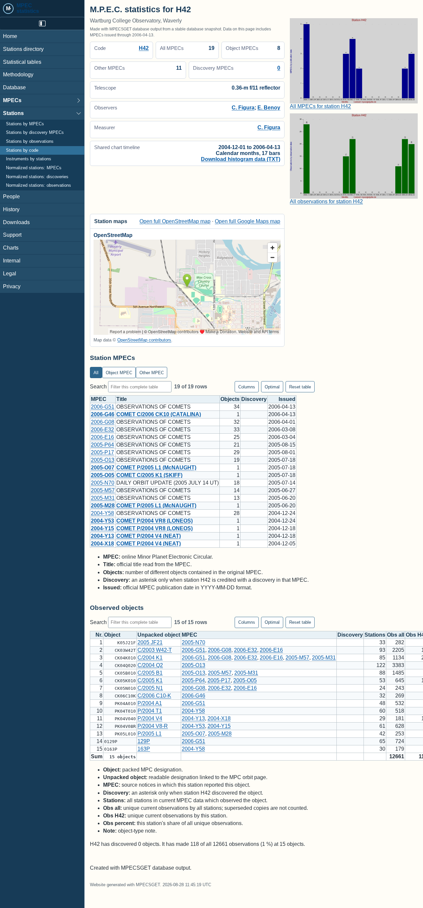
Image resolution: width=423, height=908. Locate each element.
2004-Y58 (102, 513)
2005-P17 (102, 452)
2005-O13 (102, 460)
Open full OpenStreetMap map (175, 221)
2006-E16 (102, 437)
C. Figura (243, 107)
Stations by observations (30, 141)
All (96, 372)
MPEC (98, 399)
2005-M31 (103, 498)
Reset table (300, 386)
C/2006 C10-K (154, 695)
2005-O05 (102, 475)
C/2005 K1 (150, 680)
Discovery (254, 399)
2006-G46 (102, 414)
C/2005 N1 (150, 688)
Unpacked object (158, 635)
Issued (287, 399)
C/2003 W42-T (154, 650)
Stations (13, 113)
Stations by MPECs (25, 124)
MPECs (12, 100)
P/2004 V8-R (152, 726)
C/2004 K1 (150, 657)
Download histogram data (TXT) (240, 159)
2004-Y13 (102, 536)
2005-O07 (102, 467)
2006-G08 (102, 422)
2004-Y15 (102, 528)
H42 (144, 48)
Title (121, 399)
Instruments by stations (28, 159)
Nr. (99, 635)
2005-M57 (103, 490)
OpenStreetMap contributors (144, 339)
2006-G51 (102, 407)
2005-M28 (103, 505)
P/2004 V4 (149, 718)
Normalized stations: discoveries (37, 177)
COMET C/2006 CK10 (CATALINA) (158, 414)
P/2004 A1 (149, 703)
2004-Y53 (102, 521)
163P (143, 749)
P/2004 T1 (149, 711)
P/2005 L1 (149, 733)
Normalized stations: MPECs (33, 168)
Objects (230, 399)
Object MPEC (119, 372)
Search (99, 386)
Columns (246, 386)
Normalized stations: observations (38, 185)
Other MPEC (151, 372)
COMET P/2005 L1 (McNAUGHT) (156, 467)
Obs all (395, 635)
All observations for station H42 (326, 201)
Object (112, 635)
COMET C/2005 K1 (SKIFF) (149, 475)
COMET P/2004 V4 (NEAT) (148, 536)
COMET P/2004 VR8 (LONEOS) (154, 521)
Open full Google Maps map (247, 221)
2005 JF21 (150, 642)
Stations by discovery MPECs (35, 132)
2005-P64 (102, 445)
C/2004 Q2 (150, 665)
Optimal (272, 386)
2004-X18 (102, 543)
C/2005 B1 (150, 673)
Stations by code (22, 150)
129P (143, 741)
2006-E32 (102, 429)
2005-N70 (102, 483)
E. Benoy (268, 107)
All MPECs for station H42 (320, 106)
